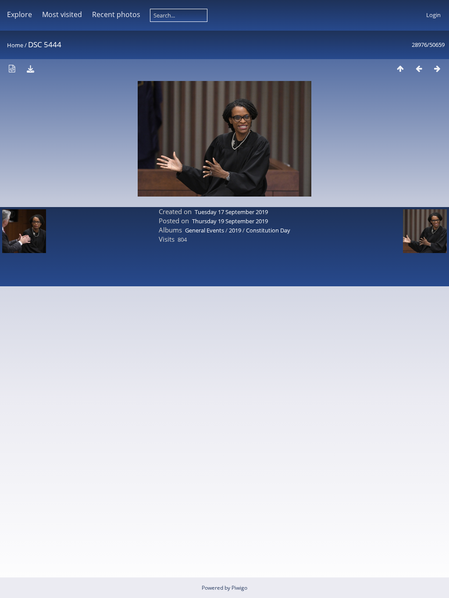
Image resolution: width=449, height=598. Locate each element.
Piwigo (239, 587)
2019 (235, 230)
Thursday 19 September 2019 (230, 221)
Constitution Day (268, 230)
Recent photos (116, 14)
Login (433, 15)
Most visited (62, 14)
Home (15, 45)
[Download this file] (30, 68)
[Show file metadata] (12, 68)
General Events (204, 230)
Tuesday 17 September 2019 (231, 212)
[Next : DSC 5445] (437, 68)
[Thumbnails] (400, 68)
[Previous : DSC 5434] (419, 68)
